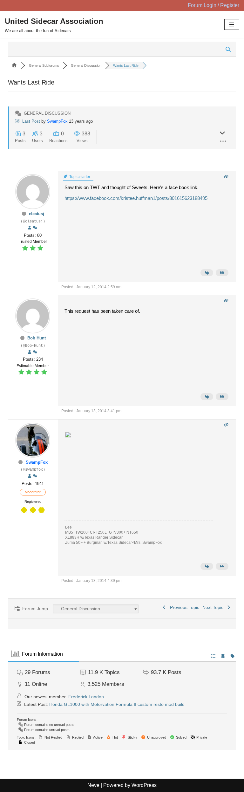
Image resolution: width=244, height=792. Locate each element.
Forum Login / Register (213, 5)
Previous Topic (183, 607)
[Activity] (35, 227)
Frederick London (86, 696)
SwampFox (57, 121)
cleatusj (36, 213)
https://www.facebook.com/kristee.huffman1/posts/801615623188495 (135, 198)
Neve (93, 785)
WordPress (144, 785)
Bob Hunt (36, 338)
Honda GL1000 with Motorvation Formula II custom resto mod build (117, 704)
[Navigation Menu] (231, 24)
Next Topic (214, 607)
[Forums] (14, 65)
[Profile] (29, 227)
